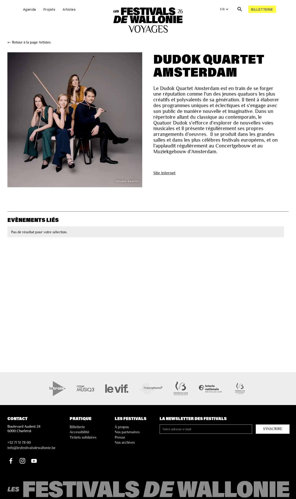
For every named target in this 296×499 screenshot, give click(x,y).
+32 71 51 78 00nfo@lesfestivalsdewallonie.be (31, 445)
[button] (224, 9)
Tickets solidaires (83, 437)
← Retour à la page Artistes (29, 42)
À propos (122, 427)
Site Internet (164, 173)
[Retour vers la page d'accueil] (149, 489)
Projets (49, 9)
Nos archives (125, 442)
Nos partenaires (127, 432)
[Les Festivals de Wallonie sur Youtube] (34, 460)
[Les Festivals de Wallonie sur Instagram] (22, 460)
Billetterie (262, 9)
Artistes (69, 9)
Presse (120, 437)
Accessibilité (79, 432)
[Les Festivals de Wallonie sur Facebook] (10, 460)
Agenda (29, 9)
